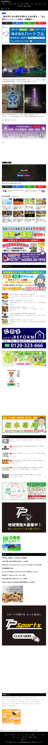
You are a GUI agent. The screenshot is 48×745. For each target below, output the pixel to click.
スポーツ (30, 699)
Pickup (43, 734)
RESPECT (15, 697)
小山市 (12, 703)
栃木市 (10, 162)
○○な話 (34, 697)
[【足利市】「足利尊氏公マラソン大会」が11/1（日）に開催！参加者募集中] (5, 302)
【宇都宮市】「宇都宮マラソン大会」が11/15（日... (21, 319)
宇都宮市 (5, 703)
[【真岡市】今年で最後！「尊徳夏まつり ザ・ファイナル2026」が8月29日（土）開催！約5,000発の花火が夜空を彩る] (5, 309)
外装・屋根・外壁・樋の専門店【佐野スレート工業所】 (16, 561)
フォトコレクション (40, 699)
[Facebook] (2, 9)
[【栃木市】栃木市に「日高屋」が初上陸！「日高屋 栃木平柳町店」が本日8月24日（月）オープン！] (5, 296)
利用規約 (29, 6)
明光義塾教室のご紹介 (8, 568)
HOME (3, 730)
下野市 (15, 701)
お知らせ (15, 699)
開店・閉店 (20, 6)
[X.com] (3, 9)
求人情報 (26, 703)
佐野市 (22, 701)
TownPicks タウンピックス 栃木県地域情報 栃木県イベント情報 (21, 742)
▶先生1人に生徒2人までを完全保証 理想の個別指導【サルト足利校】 (18, 582)
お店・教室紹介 (7, 699)
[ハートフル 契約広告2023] (24, 43)
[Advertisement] (24, 152)
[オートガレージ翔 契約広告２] (24, 140)
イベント (3, 13)
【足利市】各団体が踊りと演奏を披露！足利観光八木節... (23, 313)
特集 (32, 703)
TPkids (28, 697)
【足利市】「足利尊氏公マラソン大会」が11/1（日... (22, 300)
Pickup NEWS (6, 697)
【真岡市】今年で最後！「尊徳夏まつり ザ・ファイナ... (22, 307)
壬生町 (38, 701)
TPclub (22, 697)
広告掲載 (24, 6)
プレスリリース (6, 701)
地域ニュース (29, 701)
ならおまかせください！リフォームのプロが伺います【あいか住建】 (22, 564)
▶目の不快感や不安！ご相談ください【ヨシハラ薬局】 (15, 578)
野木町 (5, 705)
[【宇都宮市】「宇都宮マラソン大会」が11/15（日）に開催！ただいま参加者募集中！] (5, 322)
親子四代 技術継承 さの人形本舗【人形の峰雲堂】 (15, 557)
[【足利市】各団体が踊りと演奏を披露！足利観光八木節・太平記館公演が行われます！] (5, 315)
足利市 (39, 703)
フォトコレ (19, 737)
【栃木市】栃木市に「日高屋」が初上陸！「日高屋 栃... (22, 294)
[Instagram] (5, 9)
